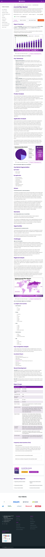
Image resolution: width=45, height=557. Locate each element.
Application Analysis (5, 12)
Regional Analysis (4, 22)
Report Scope (4, 27)
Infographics (32, 523)
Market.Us (5, 547)
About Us (31, 518)
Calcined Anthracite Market (35, 487)
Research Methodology (33, 527)
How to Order (18, 519)
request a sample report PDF (35, 53)
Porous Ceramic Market (19, 487)
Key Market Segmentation (6, 14)
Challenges (4, 20)
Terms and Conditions (19, 529)
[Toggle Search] (41, 1)
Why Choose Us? (32, 528)
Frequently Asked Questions (20, 527)
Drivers (3, 15)
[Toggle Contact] (43, 1)
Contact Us (18, 518)
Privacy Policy (18, 524)
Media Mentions (32, 521)
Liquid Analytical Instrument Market (36, 485)
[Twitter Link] (5, 524)
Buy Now (24, 471)
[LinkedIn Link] (7, 524)
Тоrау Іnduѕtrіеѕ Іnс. (19, 360)
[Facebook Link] (3, 524)
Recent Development (5, 25)
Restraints (3, 17)
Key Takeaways (4, 9)
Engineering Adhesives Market (20, 481)
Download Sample (33, 471)
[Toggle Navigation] (2, 1)
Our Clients (32, 519)
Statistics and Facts (33, 525)
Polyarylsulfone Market (19, 485)
